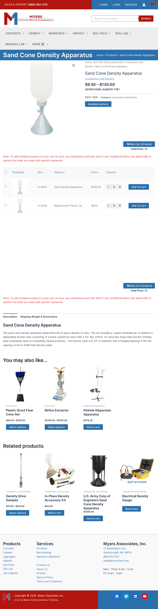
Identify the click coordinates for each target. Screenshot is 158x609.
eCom (17, 600)
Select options (17, 427)
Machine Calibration (48, 556)
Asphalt (7, 560)
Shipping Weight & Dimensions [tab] (38, 316)
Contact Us (43, 564)
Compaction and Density (99, 78)
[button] (22, 33)
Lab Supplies (10, 573)
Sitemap (54, 600)
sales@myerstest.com (116, 560)
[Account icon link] (144, 4)
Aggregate (9, 556)
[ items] (141, 144)
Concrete (8, 548)
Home (88, 62)
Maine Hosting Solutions (36, 600)
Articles (41, 573)
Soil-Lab (8, 568)
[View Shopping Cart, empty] (152, 5)
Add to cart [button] (93, 427)
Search (146, 18)
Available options (98, 104)
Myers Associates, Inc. (51, 595)
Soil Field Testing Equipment (109, 62)
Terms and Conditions (49, 581)
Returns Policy (45, 577)
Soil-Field (8, 564)
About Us (42, 569)
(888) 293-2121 (38, 4)
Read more (131, 508)
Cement (7, 552)
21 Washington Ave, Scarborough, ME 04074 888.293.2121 (117, 552)
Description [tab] (10, 316)
